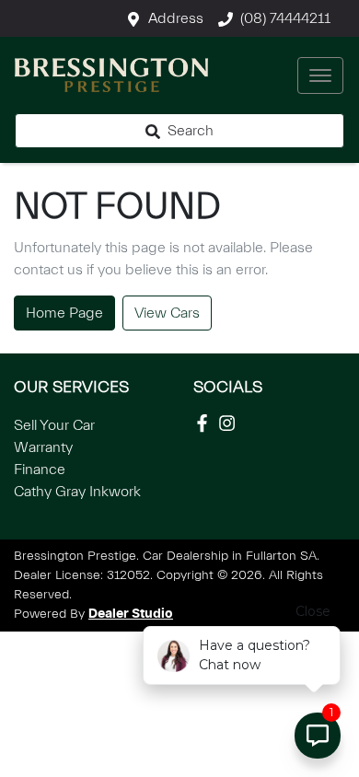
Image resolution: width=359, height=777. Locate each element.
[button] (320, 75)
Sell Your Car (54, 425)
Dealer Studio (130, 614)
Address (175, 18)
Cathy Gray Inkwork (77, 491)
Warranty (43, 447)
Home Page (64, 313)
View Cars (167, 313)
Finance (39, 469)
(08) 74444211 (285, 18)
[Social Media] (205, 423)
